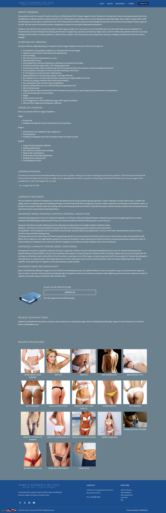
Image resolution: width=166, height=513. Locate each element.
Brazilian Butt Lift (135, 375)
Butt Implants (32, 406)
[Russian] (12, 510)
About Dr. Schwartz (126, 490)
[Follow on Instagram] (29, 503)
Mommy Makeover (109, 437)
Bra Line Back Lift (109, 375)
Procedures (120, 4)
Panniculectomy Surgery (135, 429)
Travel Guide (124, 497)
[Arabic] (2, 510)
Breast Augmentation (127, 495)
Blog (122, 500)
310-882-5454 (95, 497)
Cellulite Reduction (58, 406)
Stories (131, 4)
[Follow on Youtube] (34, 503)
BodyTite (84, 375)
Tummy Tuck (83, 468)
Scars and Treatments (58, 468)
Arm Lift (58, 375)
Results (110, 4)
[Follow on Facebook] (20, 503)
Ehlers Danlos (109, 406)
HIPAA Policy (144, 510)
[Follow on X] (25, 503)
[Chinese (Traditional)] (5, 510)
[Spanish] (15, 510)
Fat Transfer (135, 406)
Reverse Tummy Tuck (33, 468)
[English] (7, 510)
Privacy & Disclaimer (133, 510)
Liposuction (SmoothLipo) (84, 437)
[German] (10, 510)
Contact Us (143, 4)
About (102, 4)
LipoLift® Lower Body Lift (58, 437)
